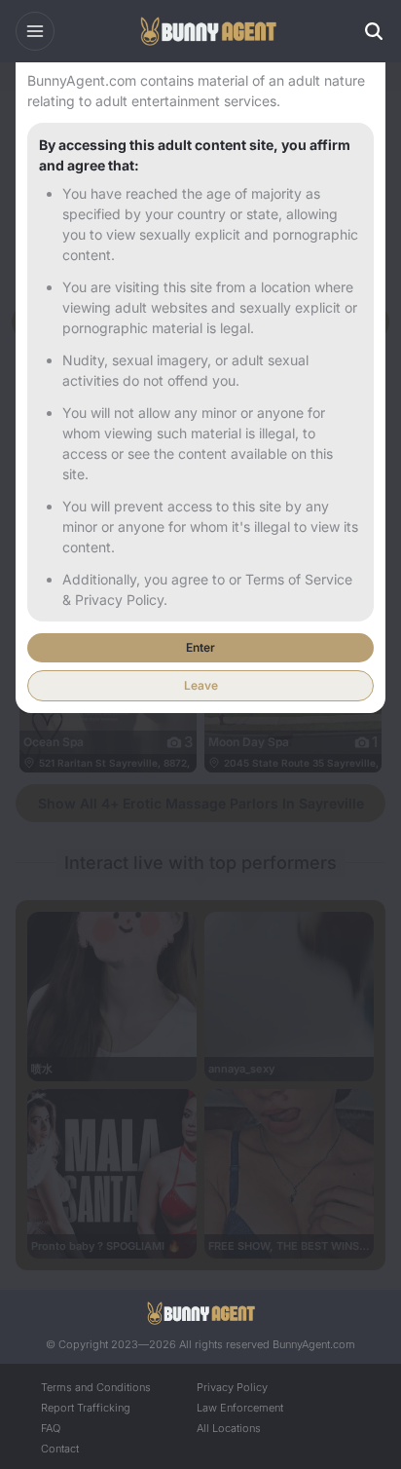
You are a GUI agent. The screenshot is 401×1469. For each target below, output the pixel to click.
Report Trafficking (85, 1407)
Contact (60, 1448)
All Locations (229, 1428)
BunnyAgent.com (314, 1344)
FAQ (50, 1428)
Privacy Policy (232, 1387)
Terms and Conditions (96, 1387)
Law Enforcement (240, 1407)
